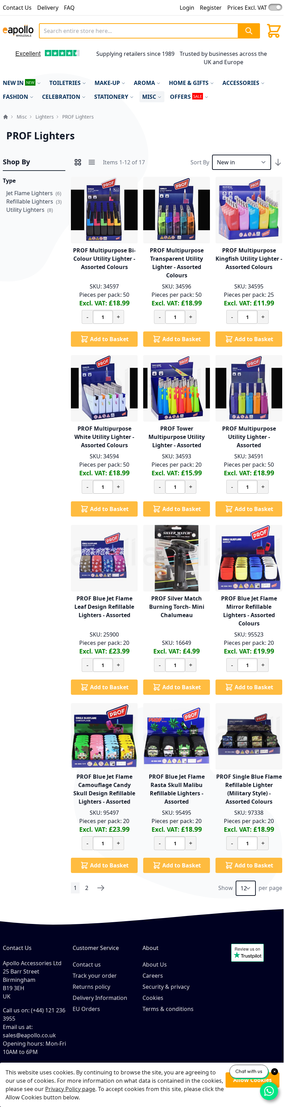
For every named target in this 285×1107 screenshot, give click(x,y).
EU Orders (86, 1009)
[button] (11, 60)
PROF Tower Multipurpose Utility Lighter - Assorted (176, 437)
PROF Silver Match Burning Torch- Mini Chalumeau (176, 607)
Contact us (87, 964)
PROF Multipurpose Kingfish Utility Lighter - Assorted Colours (248, 259)
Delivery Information (100, 998)
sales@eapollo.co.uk (29, 1035)
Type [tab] (9, 180)
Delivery (47, 7)
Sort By (199, 162)
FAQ (69, 7)
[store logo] (18, 31)
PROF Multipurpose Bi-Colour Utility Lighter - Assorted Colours (104, 259)
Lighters (44, 116)
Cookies (152, 998)
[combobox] (149, 30)
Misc (22, 116)
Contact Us (17, 7)
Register (211, 7)
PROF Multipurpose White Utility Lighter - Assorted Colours (104, 437)
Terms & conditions (168, 1009)
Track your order (95, 975)
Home (5, 117)
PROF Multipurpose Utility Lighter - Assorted (249, 437)
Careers (152, 975)
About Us (154, 964)
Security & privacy (165, 987)
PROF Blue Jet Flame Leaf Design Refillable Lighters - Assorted (104, 607)
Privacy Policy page (70, 1089)
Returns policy (91, 987)
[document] (142, 1085)
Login (187, 7)
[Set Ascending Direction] (278, 162)
